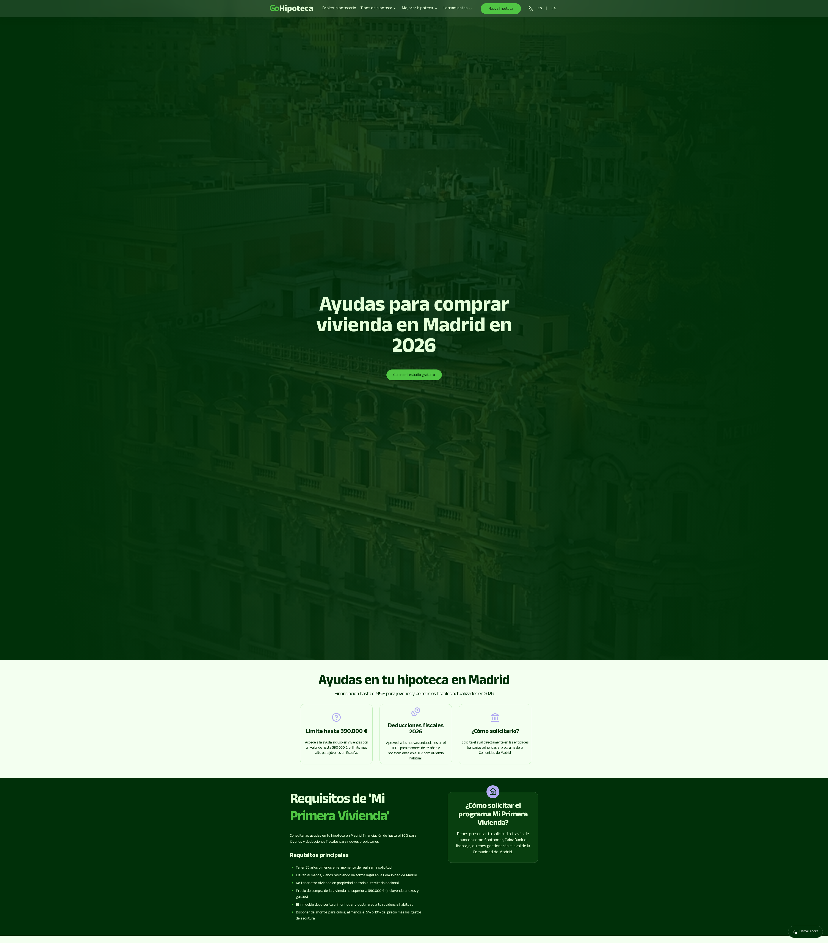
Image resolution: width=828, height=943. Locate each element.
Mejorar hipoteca (417, 9)
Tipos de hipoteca (376, 9)
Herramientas (454, 9)
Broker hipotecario (339, 9)
